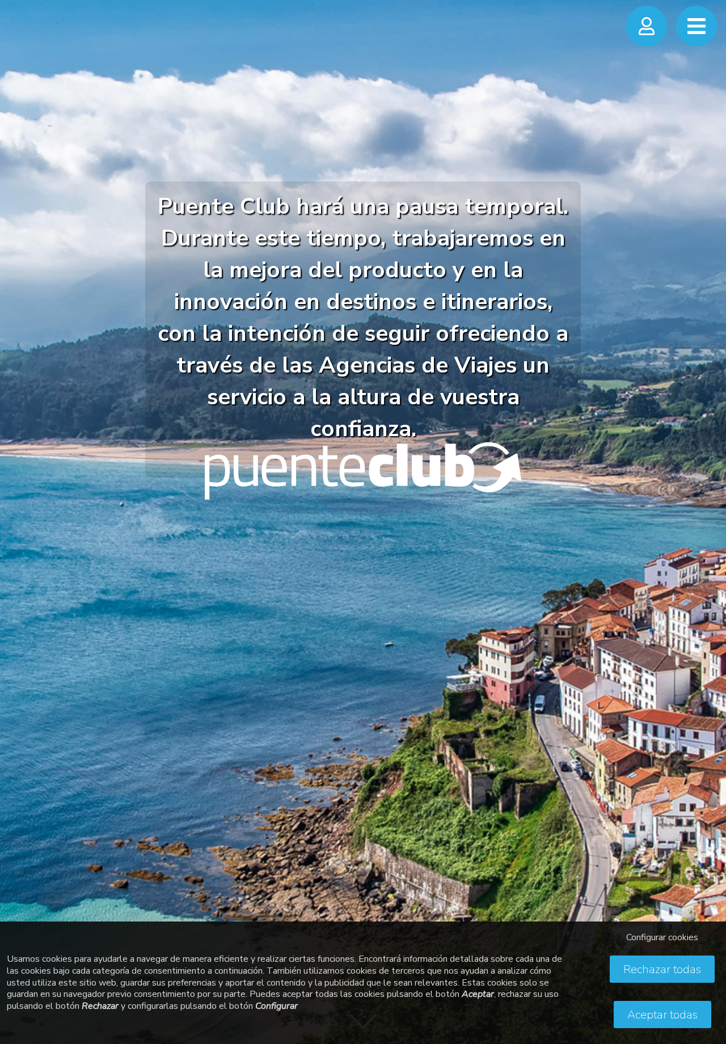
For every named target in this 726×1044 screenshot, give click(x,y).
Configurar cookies (662, 937)
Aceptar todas (662, 1014)
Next (706, 510)
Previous (19, 510)
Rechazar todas (662, 969)
